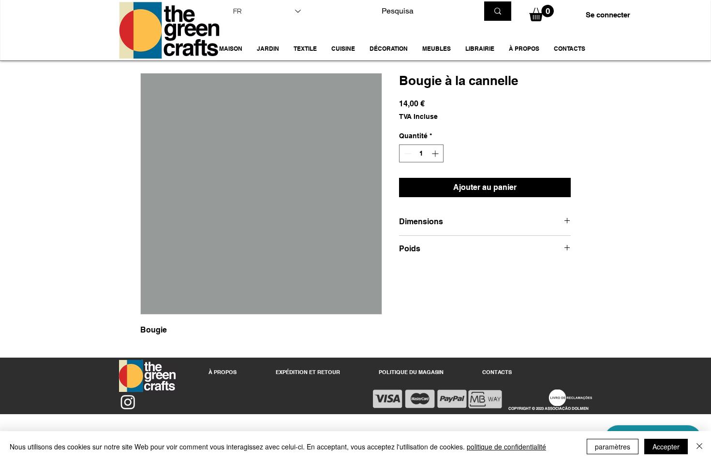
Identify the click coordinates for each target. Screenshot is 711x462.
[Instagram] (127, 401)
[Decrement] (406, 153)
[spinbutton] (421, 153)
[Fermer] (699, 446)
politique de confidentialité (506, 446)
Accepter (666, 446)
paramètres (612, 446)
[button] (268, 49)
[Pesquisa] (497, 11)
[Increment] (436, 153)
